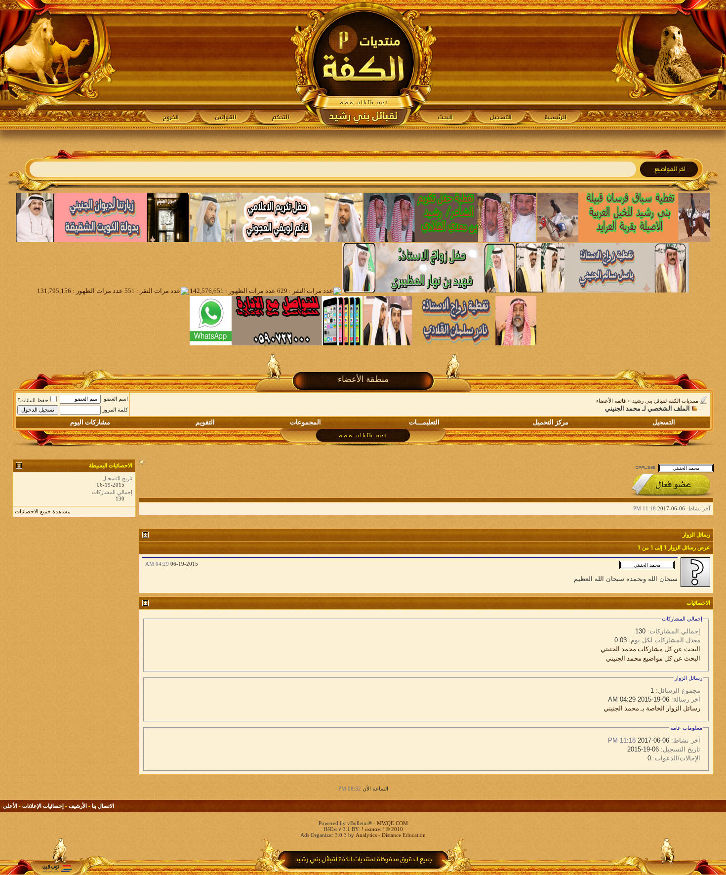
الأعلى (10, 806)
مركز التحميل (550, 422)
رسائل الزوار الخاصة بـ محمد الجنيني (652, 708)
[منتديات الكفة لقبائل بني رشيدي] (363, 64)
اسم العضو (116, 399)
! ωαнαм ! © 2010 (381, 829)
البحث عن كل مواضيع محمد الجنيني (653, 658)
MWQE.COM (392, 823)
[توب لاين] (57, 868)
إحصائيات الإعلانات (43, 806)
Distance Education (404, 835)
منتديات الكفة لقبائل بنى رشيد (665, 401)
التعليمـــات (424, 422)
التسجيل (663, 422)
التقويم (205, 422)
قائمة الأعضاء (611, 401)
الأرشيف (78, 806)
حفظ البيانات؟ (32, 400)
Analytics (366, 835)
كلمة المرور (115, 410)
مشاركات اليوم (90, 422)
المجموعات (305, 422)
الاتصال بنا (103, 806)
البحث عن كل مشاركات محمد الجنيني (650, 649)
